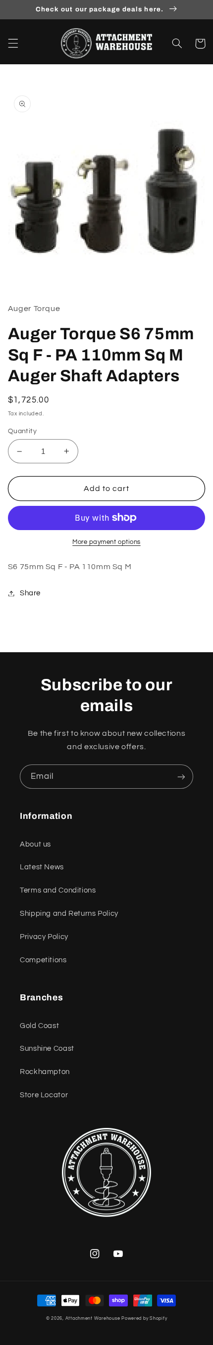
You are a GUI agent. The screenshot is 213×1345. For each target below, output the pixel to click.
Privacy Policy (44, 937)
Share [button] (30, 593)
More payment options (106, 542)
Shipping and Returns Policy (69, 913)
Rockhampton (45, 1072)
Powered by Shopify (144, 1318)
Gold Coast (39, 1026)
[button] (12, 43)
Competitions (43, 960)
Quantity (22, 431)
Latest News (42, 867)
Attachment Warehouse (92, 1318)
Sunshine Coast (47, 1048)
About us (35, 844)
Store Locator (44, 1095)
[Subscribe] (181, 776)
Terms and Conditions (58, 890)
